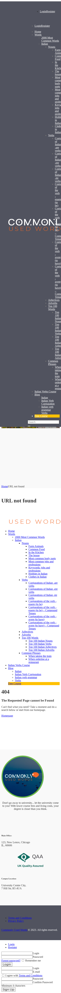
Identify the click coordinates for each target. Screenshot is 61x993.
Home (4, 486)
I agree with (23, 975)
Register (12, 947)
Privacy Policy (16, 920)
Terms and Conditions (20, 917)
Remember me (33, 960)
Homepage (7, 715)
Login (11, 944)
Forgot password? (11, 960)
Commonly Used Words (14, 929)
